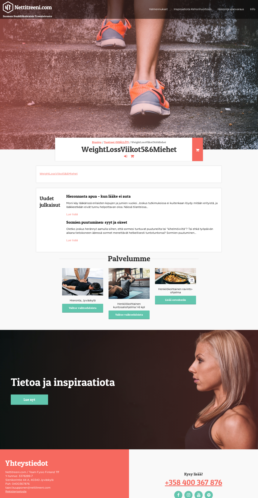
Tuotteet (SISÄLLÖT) (116, 142)
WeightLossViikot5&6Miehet (59, 174)
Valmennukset (158, 9)
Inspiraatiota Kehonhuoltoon (193, 9)
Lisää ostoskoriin (175, 299)
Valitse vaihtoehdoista (82, 307)
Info (252, 9)
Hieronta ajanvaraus (231, 9)
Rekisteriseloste (16, 491)
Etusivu (97, 142)
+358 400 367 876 (193, 482)
